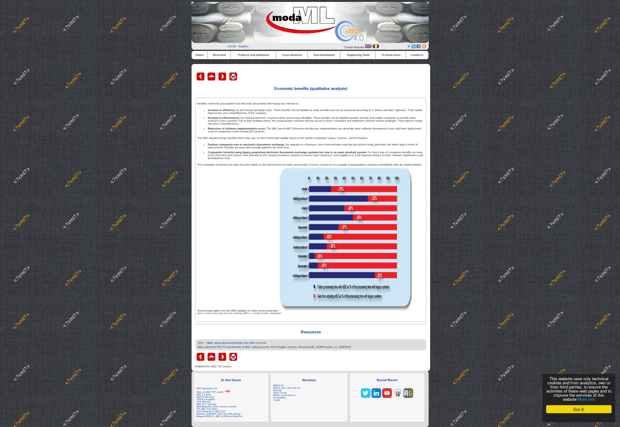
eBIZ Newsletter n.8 (206, 388)
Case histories (292, 55)
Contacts (417, 55)
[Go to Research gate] (408, 396)
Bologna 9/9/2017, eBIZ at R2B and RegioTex (219, 416)
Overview (219, 55)
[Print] (233, 79)
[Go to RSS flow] (366, 396)
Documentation (324, 55)
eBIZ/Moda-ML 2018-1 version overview (216, 406)
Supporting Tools (358, 55)
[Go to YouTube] (387, 396)
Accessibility (279, 397)
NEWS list (278, 385)
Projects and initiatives (253, 55)
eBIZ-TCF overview (206, 404)
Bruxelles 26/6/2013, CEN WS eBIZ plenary (218, 414)
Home (199, 55)
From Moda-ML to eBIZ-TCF (210, 411)
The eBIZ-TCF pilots (206, 409)
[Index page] (211, 79)
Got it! (578, 409)
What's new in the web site (287, 388)
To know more (391, 55)
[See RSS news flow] (424, 47)
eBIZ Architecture (205, 397)
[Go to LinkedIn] (376, 396)
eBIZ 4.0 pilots (203, 394)
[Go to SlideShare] (398, 396)
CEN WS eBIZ (203, 402)
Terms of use (280, 393)
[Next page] (222, 79)
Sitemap (277, 390)
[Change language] (372, 47)
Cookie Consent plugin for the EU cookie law (579, 417)
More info (586, 399)
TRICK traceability (205, 399)
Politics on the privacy (284, 395)
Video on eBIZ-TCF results (210, 392)
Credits (276, 400)
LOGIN (231, 46)
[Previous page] (200, 79)
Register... (244, 46)
